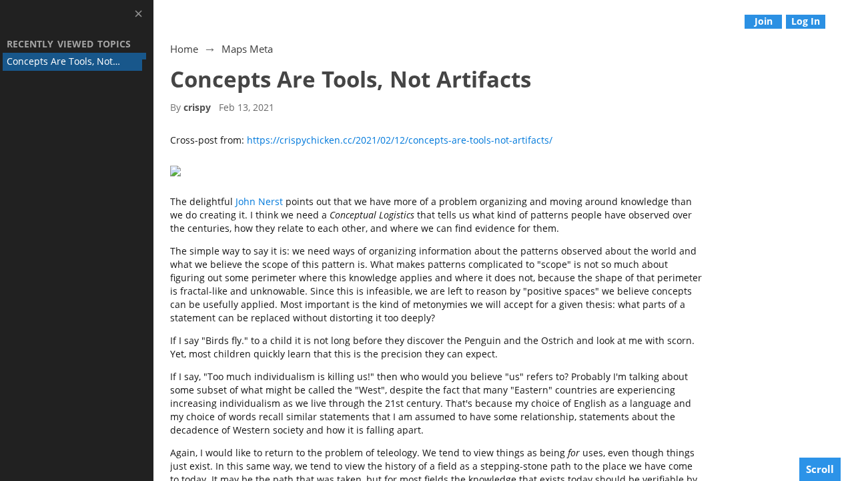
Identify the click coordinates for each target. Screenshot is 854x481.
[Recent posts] (844, 21)
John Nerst (259, 201)
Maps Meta (247, 48)
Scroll (820, 469)
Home (184, 48)
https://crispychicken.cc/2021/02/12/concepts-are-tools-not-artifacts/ (399, 140)
